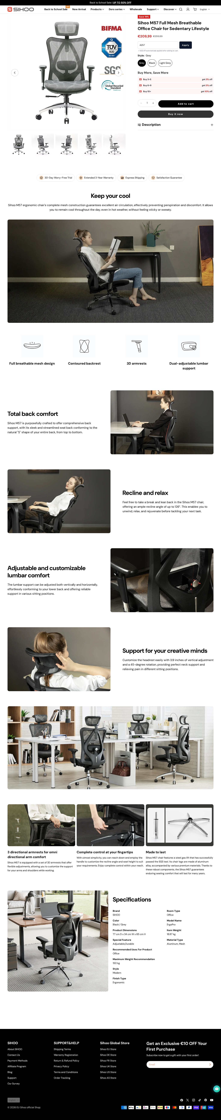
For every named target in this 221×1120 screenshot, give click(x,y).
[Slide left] (14, 72)
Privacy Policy (61, 1066)
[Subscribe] (210, 1064)
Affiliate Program (17, 1066)
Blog (10, 1072)
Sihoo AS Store (108, 1077)
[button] (205, 9)
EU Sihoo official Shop (28, 1107)
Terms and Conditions (66, 1072)
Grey (141, 63)
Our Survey (14, 1083)
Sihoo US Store (108, 1072)
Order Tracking (62, 1077)
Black (152, 63)
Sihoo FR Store (108, 1060)
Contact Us (14, 1055)
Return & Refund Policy (66, 1060)
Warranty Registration (66, 1055)
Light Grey (165, 63)
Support (12, 1077)
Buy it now (175, 114)
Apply (185, 45)
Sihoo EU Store (108, 1049)
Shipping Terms (62, 1049)
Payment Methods (18, 1060)
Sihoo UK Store (108, 1066)
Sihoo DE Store (108, 1055)
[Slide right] (118, 72)
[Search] (181, 9)
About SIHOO (15, 1049)
